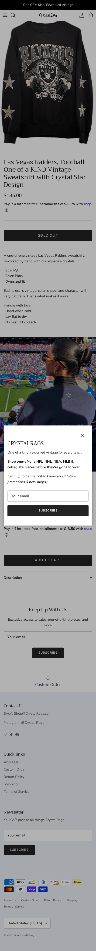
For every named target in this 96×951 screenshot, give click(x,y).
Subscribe (47, 510)
